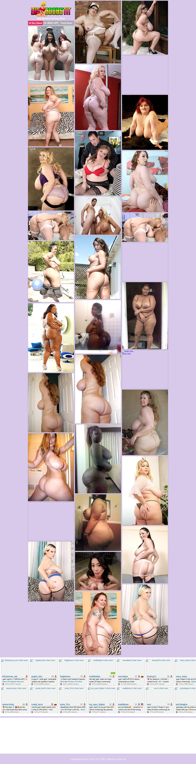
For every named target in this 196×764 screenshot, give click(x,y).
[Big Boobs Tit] (51, 9)
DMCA (110, 759)
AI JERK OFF (51, 23)
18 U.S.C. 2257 (97, 759)
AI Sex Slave (35, 23)
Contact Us (120, 759)
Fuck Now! (66, 23)
